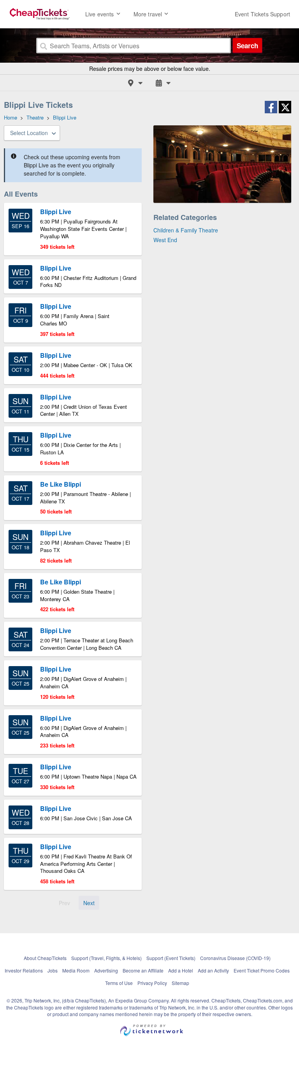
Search (247, 45)
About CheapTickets (45, 958)
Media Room (76, 970)
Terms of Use (119, 983)
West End (165, 240)
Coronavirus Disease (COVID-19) (235, 958)
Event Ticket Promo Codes (262, 970)
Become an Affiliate (143, 970)
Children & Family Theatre (185, 230)
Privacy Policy (152, 983)
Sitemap (180, 983)
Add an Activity (213, 970)
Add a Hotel (180, 970)
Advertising (106, 970)
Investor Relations (24, 970)
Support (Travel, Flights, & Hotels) (106, 958)
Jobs (52, 970)
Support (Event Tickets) (170, 958)
